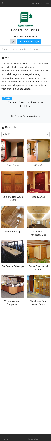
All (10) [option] (6, 134)
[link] (13, 153)
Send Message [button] (29, 41)
